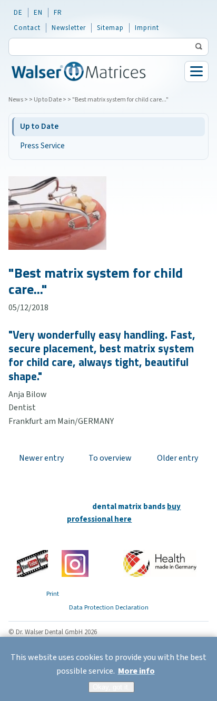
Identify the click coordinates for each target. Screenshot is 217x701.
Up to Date (48, 99)
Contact (27, 28)
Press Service (42, 145)
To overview (110, 458)
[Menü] (196, 71)
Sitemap (110, 28)
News (15, 99)
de (18, 12)
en (38, 12)
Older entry (177, 458)
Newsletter (69, 28)
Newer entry (41, 458)
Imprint (147, 28)
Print (52, 593)
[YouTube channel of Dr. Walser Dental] (32, 563)
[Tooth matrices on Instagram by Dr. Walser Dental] (75, 563)
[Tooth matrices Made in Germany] (159, 563)
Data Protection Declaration (109, 607)
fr (58, 12)
